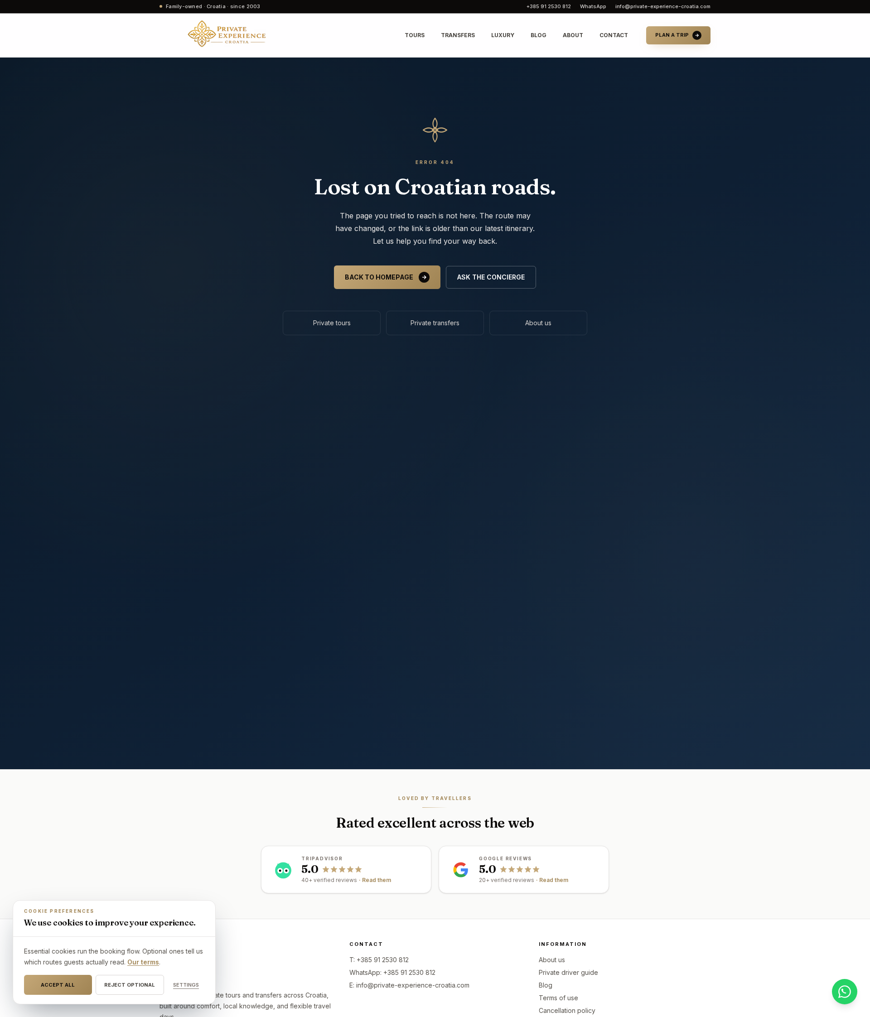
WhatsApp (593, 6)
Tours (415, 35)
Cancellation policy (567, 1010)
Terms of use (558, 998)
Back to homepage (379, 277)
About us (538, 323)
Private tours (332, 323)
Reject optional (129, 985)
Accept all (58, 985)
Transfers (458, 35)
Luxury (502, 35)
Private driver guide (568, 972)
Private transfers (435, 323)
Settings (186, 985)
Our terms (143, 962)
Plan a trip (672, 35)
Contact (613, 35)
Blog (538, 35)
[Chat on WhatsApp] (844, 991)
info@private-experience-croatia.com (662, 6)
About (573, 35)
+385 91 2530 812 (549, 6)
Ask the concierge (491, 277)
